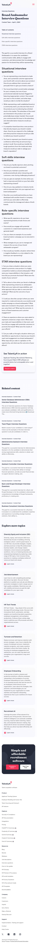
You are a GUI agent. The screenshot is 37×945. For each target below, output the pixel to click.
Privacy (8, 941)
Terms (3, 941)
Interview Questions (8, 11)
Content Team (6, 22)
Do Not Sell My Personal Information (19, 941)
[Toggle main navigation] (33, 4)
